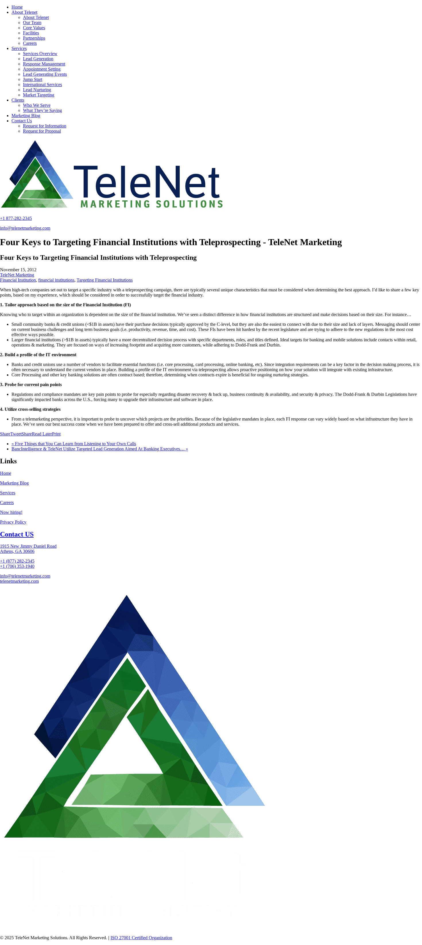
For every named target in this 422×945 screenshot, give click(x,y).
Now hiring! (11, 512)
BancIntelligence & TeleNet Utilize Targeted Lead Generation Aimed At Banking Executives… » (99, 448)
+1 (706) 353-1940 (17, 566)
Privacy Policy (13, 522)
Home (5, 473)
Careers (7, 502)
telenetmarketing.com (19, 581)
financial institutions (56, 280)
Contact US (17, 534)
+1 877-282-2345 (16, 218)
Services (7, 492)
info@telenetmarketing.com (25, 228)
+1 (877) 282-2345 (17, 561)
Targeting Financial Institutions (105, 280)
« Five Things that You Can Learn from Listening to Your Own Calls (73, 443)
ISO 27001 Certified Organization (141, 937)
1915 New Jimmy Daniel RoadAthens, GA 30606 (28, 549)
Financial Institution (18, 280)
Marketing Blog (14, 483)
